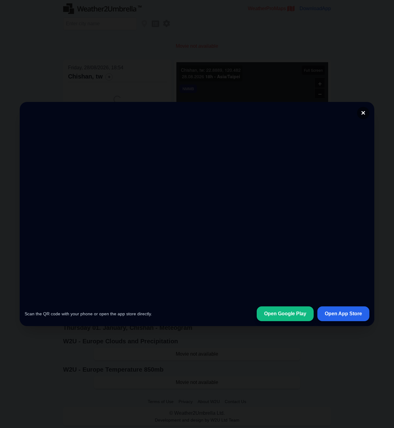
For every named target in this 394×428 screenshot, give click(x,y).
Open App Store (343, 313)
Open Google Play (285, 313)
